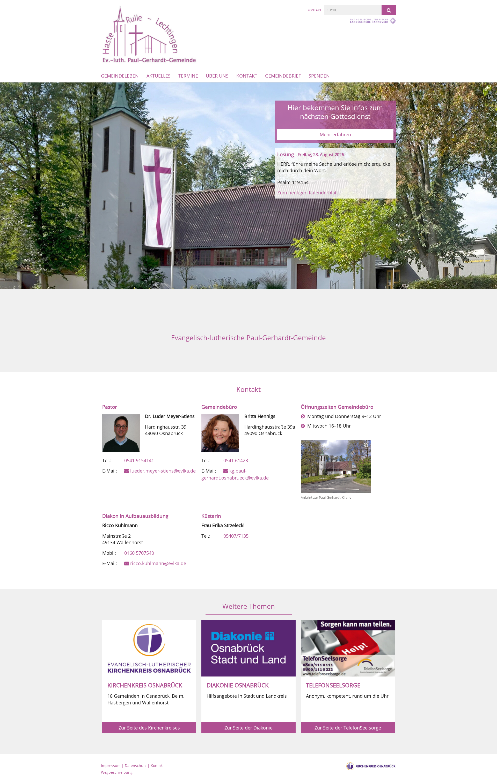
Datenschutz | (138, 765)
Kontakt (314, 10)
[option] (248, 185)
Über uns (217, 76)
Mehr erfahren (335, 134)
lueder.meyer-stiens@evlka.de (163, 471)
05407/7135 (235, 536)
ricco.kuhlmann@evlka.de (158, 563)
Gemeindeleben (120, 76)
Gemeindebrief (283, 76)
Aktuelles (159, 76)
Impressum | (113, 765)
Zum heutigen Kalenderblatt (307, 192)
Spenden (319, 76)
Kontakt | (159, 765)
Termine (188, 76)
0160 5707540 (139, 553)
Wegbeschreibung (117, 772)
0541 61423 (235, 460)
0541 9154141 (139, 460)
